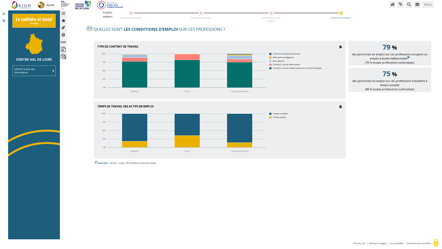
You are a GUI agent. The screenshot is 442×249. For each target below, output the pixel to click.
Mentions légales (378, 243)
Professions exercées (201, 17)
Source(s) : (102, 162)
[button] (4, 13)
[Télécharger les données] (340, 46)
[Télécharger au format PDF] (63, 42)
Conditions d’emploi (341, 17)
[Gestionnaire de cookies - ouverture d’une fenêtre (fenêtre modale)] (436, 243)
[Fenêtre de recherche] (409, 4)
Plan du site (359, 243)
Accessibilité (397, 243)
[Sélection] (400, 4)
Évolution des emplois (131, 17)
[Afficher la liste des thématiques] (63, 13)
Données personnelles (419, 243)
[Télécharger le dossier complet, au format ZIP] (63, 56)
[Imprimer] (63, 35)
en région (34, 21)
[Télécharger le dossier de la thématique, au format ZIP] (63, 49)
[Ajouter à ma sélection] (63, 20)
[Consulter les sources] (63, 28)
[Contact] (417, 4)
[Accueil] (392, 4)
